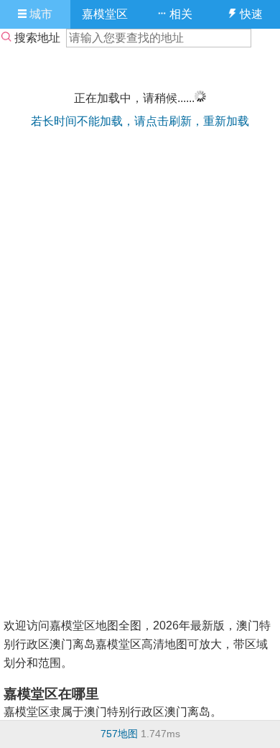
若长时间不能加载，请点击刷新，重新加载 (140, 121)
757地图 (119, 733)
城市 (39, 14)
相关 (179, 14)
